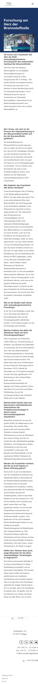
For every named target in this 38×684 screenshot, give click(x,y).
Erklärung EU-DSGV (7, 675)
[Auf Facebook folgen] (21, 642)
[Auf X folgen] (26, 642)
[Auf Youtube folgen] (36, 642)
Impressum (5, 678)
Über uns (4, 681)
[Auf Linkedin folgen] (31, 642)
